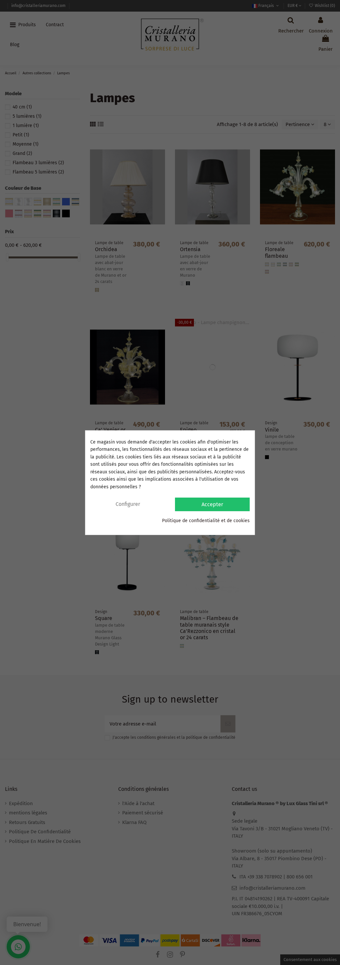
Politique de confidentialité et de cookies (206, 520)
